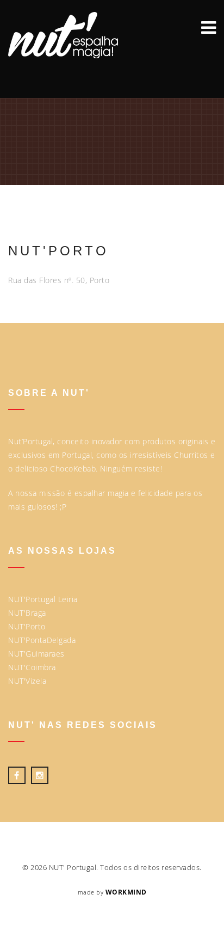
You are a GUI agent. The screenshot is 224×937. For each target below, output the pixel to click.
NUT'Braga (27, 613)
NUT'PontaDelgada (42, 640)
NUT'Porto (27, 626)
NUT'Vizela (27, 681)
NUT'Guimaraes (36, 653)
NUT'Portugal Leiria (43, 599)
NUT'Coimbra (32, 667)
